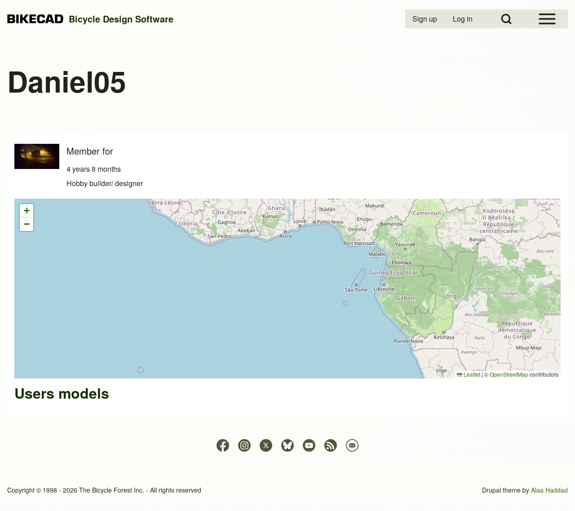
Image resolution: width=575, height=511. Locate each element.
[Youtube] (309, 445)
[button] (26, 211)
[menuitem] (425, 18)
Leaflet (471, 374)
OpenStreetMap (509, 374)
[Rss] (331, 445)
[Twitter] (266, 445)
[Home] (35, 19)
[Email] (352, 445)
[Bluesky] (287, 445)
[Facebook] (223, 445)
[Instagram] (244, 445)
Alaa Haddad (549, 489)
